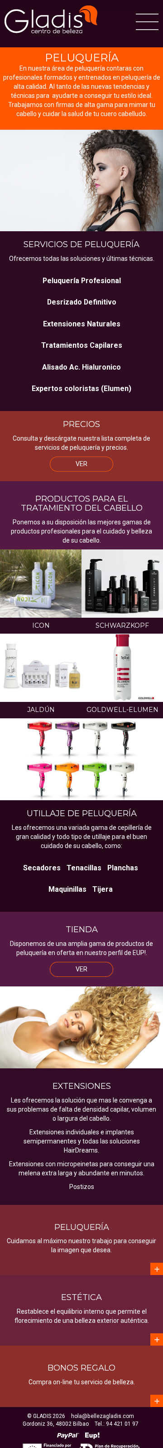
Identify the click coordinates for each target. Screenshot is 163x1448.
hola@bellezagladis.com (102, 1416)
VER (81, 463)
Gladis (51, 19)
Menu (147, 22)
